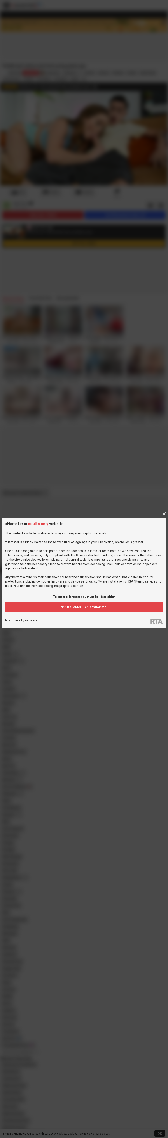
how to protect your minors (21, 620)
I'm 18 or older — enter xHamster (84, 607)
